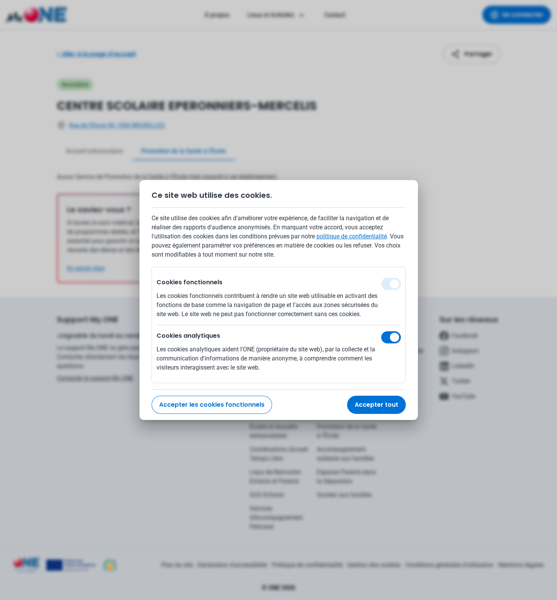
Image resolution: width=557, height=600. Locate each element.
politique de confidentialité (351, 236)
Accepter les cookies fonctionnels (211, 404)
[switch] (391, 337)
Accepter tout (376, 404)
